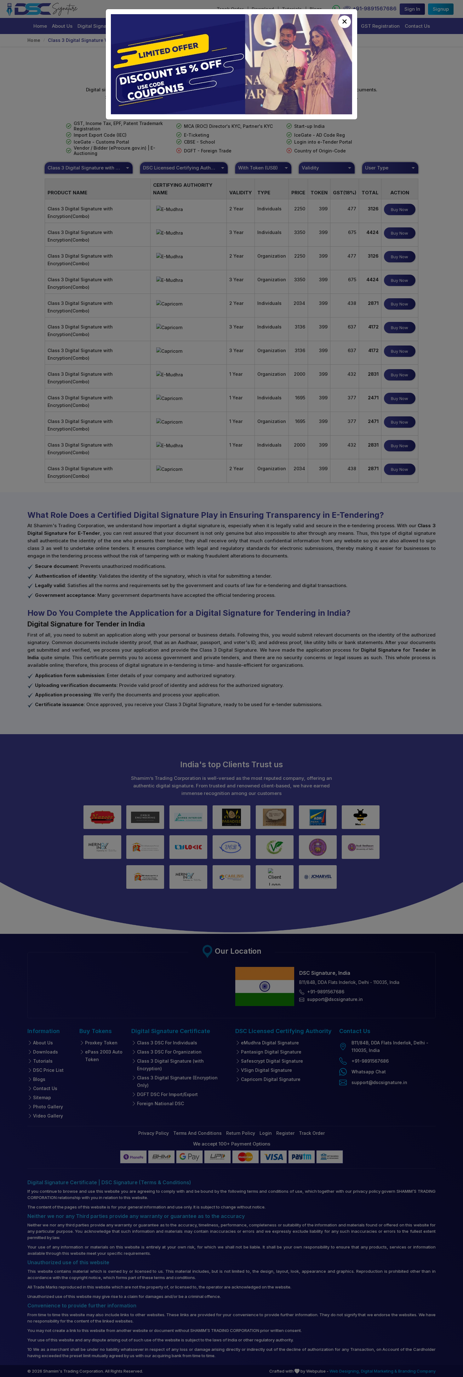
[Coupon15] (231, 64)
